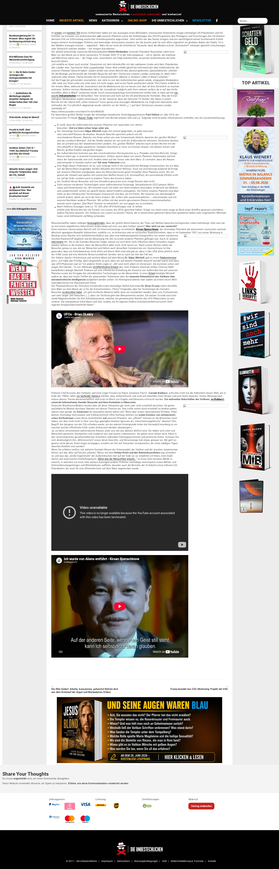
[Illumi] (255, 390)
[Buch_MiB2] (255, 446)
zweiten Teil (73, 32)
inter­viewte (57, 241)
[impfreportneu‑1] (255, 229)
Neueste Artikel (71, 20)
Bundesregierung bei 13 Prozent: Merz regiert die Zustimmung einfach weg (22, 38)
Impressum (107, 861)
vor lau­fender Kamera (88, 396)
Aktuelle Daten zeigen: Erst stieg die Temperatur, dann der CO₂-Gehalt (23, 172)
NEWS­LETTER (201, 20)
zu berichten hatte (72, 292)
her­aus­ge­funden (96, 223)
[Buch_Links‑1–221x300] (255, 281)
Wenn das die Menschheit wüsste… (117, 458)
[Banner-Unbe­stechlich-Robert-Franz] (255, 107)
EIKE (11, 26)
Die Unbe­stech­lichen (168, 20)
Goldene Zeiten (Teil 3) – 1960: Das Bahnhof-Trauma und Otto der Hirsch (23, 151)
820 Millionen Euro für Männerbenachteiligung (21, 58)
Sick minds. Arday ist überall (24, 117)
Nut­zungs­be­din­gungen (146, 861)
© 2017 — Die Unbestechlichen (81, 861)
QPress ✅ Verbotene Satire (22, 44)
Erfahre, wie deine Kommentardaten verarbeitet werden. (98, 783)
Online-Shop (137, 20)
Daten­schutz (123, 861)
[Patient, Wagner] (24, 278)
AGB (164, 861)
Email (152, 273)
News (93, 20)
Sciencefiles (15, 63)
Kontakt (212, 861)
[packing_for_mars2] (255, 495)
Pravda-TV (14, 84)
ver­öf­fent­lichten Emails (106, 267)
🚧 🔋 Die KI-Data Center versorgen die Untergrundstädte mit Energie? (22, 76)
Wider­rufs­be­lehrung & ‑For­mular (187, 861)
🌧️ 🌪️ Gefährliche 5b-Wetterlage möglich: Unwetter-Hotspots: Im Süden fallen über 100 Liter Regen (23, 99)
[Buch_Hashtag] (255, 334)
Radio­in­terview (168, 257)
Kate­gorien (110, 20)
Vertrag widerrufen (201, 805)
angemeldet (20, 778)
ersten (58, 32)
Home (50, 20)
